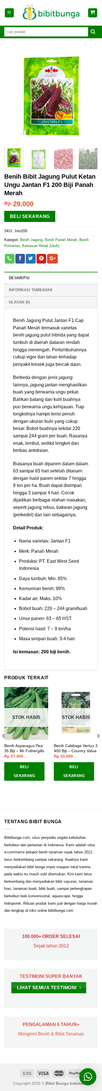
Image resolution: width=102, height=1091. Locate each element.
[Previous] (13, 96)
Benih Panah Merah (61, 240)
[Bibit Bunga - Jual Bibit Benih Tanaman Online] (51, 13)
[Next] (89, 96)
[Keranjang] (92, 13)
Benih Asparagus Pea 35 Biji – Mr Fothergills (24, 748)
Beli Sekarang (30, 216)
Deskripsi (19, 278)
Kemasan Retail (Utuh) (40, 246)
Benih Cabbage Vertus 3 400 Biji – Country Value (75, 748)
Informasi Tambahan (30, 290)
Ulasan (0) (19, 302)
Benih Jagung (31, 240)
